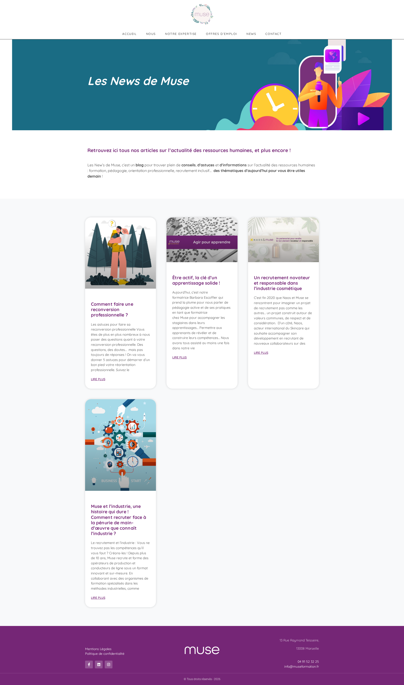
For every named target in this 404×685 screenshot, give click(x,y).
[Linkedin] (99, 664)
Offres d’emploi (221, 34)
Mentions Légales (98, 649)
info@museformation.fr (301, 666)
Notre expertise (181, 34)
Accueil (129, 34)
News (251, 34)
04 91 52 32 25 (308, 661)
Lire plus (98, 379)
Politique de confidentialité (104, 653)
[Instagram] (108, 664)
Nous (151, 34)
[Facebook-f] (89, 664)
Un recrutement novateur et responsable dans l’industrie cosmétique (282, 283)
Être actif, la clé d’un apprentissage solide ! (196, 280)
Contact (273, 34)
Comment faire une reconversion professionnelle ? (112, 309)
